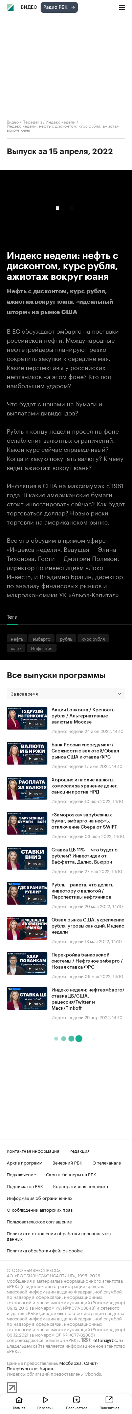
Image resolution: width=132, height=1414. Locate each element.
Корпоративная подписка (80, 1185)
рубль (66, 638)
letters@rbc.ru (107, 1339)
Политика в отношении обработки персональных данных (59, 1236)
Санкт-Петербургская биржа (52, 1365)
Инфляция (41, 647)
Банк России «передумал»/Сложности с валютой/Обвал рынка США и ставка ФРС (85, 751)
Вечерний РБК (67, 1162)
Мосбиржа (70, 1362)
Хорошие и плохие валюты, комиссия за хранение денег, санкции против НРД (84, 786)
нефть (17, 638)
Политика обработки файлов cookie (45, 1250)
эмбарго (41, 638)
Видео (29, 7)
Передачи (32, 121)
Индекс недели (60, 121)
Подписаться (76, 1407)
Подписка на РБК (25, 1185)
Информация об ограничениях (39, 1197)
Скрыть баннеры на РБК (71, 1174)
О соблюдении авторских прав (40, 1209)
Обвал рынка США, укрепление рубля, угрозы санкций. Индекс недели (87, 926)
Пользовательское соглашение (39, 1221)
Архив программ (24, 1162)
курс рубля (93, 638)
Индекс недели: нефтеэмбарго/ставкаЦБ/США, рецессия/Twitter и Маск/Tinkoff (88, 999)
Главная (19, 1407)
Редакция (79, 1150)
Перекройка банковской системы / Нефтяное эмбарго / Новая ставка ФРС (87, 961)
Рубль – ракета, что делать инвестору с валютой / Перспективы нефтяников (82, 891)
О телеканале (106, 1162)
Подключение (21, 1174)
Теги (12, 616)
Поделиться (109, 1407)
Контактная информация (33, 1150)
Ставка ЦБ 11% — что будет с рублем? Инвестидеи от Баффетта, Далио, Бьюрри (84, 856)
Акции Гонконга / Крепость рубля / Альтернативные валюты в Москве (82, 716)
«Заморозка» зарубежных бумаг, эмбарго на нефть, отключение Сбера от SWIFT (84, 821)
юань (16, 647)
